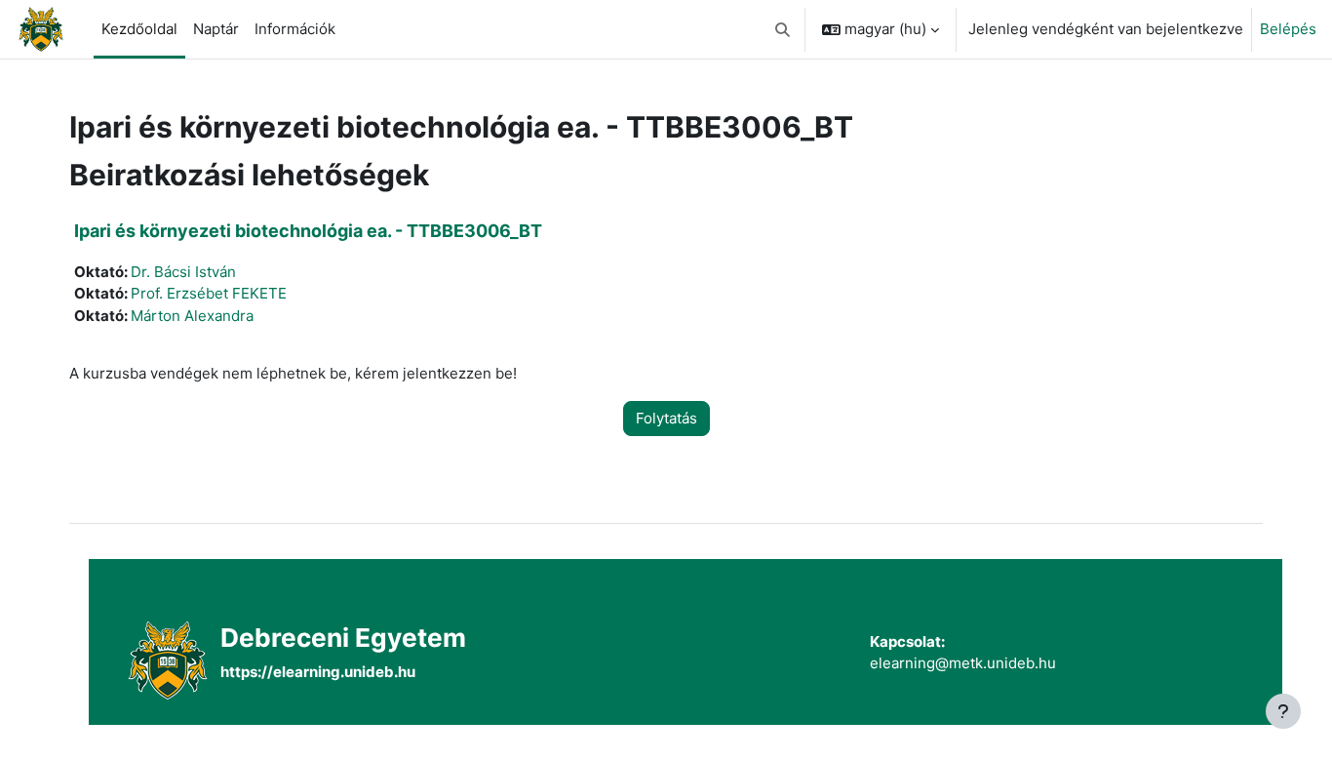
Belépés (1288, 29)
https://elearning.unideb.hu (317, 671)
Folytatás (666, 418)
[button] (783, 29)
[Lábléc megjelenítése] (1283, 711)
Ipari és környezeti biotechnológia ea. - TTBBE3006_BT (308, 230)
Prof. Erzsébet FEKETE (209, 293)
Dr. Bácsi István (183, 271)
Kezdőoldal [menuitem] (139, 29)
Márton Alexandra (192, 315)
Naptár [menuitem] (216, 29)
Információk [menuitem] (295, 29)
